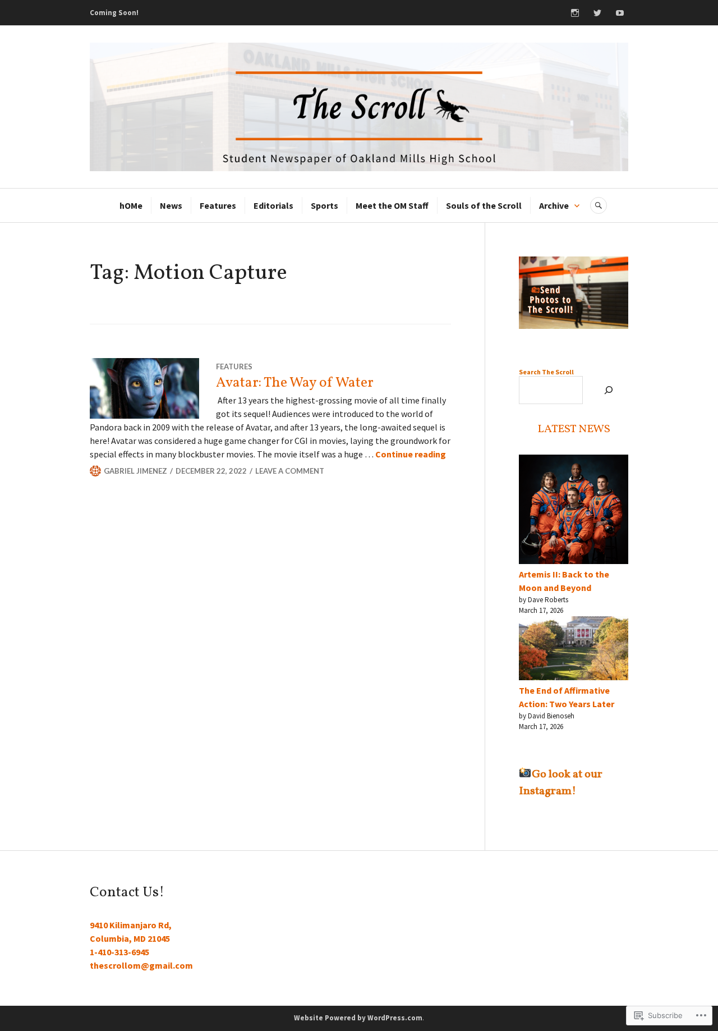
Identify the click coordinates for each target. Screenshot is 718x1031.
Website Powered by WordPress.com (358, 1018)
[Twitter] (597, 12)
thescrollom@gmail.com (141, 965)
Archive (554, 205)
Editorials (273, 205)
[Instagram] (575, 12)
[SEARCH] (598, 205)
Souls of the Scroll (484, 205)
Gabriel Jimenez (135, 470)
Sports (324, 205)
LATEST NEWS (573, 429)
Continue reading (410, 454)
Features (218, 205)
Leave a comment (289, 470)
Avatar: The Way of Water (296, 383)
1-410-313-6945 (119, 951)
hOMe (130, 205)
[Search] (608, 390)
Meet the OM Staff (392, 205)
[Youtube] (619, 12)
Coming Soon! (114, 12)
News (171, 205)
